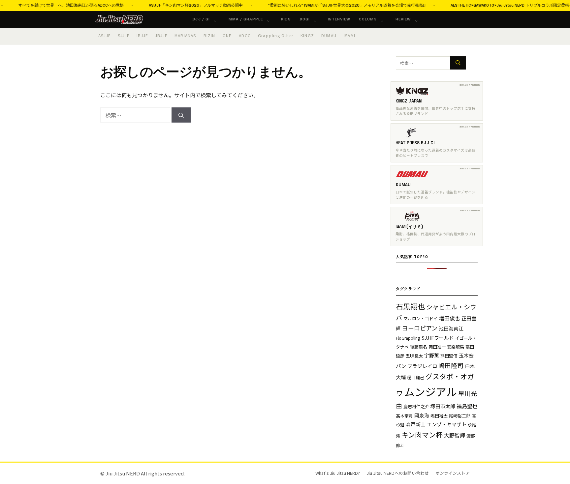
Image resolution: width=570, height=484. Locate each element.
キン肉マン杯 (422, 435)
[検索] (181, 115)
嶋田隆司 (450, 365)
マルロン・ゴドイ (420, 318)
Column (368, 19)
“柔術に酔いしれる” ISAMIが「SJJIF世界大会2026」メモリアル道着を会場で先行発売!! (336, 5)
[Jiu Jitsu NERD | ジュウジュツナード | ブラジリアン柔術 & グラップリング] (119, 19)
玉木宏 (466, 355)
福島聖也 (467, 406)
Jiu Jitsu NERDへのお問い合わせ (397, 473)
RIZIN (209, 35)
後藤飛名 (418, 347)
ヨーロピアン (419, 328)
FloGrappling (408, 338)
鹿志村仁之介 (416, 406)
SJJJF (123, 35)
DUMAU (328, 35)
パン (401, 365)
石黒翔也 (410, 306)
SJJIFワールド (437, 337)
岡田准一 (437, 347)
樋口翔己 (415, 377)
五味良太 (414, 356)
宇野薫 (431, 355)
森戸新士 (416, 424)
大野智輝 (454, 435)
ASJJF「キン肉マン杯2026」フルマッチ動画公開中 (186, 5)
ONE (227, 35)
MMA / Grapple (246, 19)
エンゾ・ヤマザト (446, 424)
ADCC (245, 35)
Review (403, 19)
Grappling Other (275, 35)
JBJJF (161, 35)
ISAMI (349, 35)
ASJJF (104, 35)
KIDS (286, 19)
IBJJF (142, 35)
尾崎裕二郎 (459, 416)
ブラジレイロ (422, 365)
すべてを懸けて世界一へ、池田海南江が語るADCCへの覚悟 (60, 5)
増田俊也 (449, 318)
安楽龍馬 (455, 347)
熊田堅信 (449, 356)
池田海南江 (451, 328)
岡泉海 (421, 415)
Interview (339, 19)
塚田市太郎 (442, 406)
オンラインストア (452, 473)
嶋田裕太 (439, 416)
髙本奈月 (404, 416)
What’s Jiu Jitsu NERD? (337, 473)
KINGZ (307, 35)
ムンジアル (430, 391)
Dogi (305, 19)
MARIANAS (185, 35)
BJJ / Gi (201, 19)
